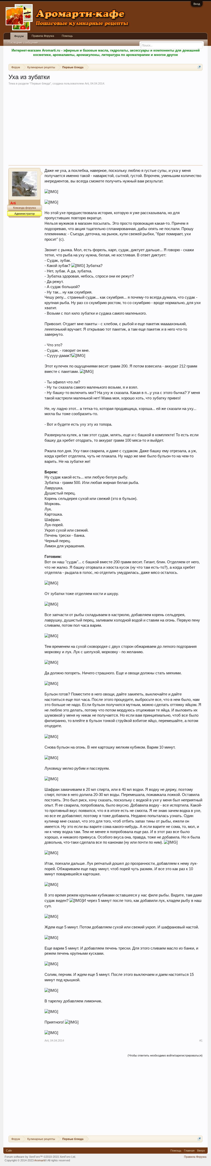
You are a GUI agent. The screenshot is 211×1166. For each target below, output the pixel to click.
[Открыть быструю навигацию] (199, 67)
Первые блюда (40, 83)
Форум (19, 36)
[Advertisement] (105, 126)
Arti (87, 83)
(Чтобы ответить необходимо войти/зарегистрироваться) (165, 1055)
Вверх (201, 1150)
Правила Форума (43, 35)
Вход (197, 3)
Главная (189, 1150)
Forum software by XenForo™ (40, 1156)
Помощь (67, 35)
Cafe (9, 1150)
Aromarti (39, 1160)
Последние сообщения (23, 42)
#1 (201, 1040)
